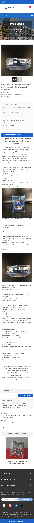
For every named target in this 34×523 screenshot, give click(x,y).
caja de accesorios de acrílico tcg (13, 147)
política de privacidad (25, 517)
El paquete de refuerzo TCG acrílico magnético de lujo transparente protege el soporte (17, 463)
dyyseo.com (27, 515)
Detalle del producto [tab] (11, 134)
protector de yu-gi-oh (8, 402)
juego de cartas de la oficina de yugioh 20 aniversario (14, 406)
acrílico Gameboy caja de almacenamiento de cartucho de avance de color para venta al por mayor (15, 425)
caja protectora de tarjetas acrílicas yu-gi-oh (16, 236)
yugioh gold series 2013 (19, 404)
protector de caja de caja (9, 406)
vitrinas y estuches (22, 27)
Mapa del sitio (7, 517)
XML (15, 517)
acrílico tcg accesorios (16, 32)
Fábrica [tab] (6, 390)
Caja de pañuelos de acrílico (16, 30)
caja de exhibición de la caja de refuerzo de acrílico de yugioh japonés (16, 417)
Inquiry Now (25, 395)
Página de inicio (9, 27)
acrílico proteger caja (13, 219)
